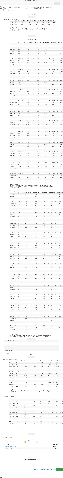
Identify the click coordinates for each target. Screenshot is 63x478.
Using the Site (43, 469)
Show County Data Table (31, 39)
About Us (36, 469)
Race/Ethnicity (7, 353)
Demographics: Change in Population (10, 446)
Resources (49, 469)
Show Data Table (31, 16)
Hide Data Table (31, 35)
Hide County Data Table (31, 338)
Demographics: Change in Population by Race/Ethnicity (13, 448)
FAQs (54, 469)
